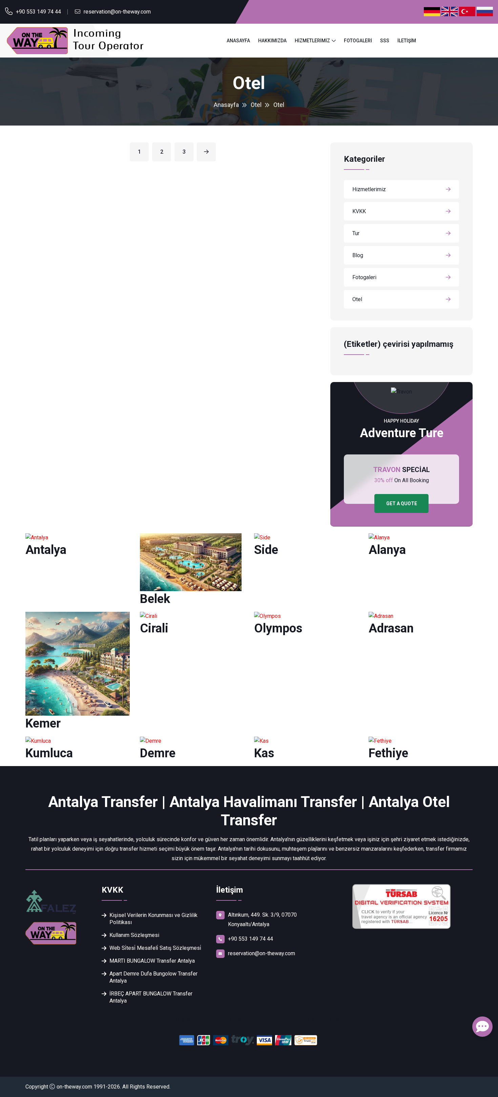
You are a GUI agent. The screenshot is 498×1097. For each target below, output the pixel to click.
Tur (355, 233)
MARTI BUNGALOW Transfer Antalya (152, 961)
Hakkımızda (272, 40)
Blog (357, 255)
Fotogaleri (358, 40)
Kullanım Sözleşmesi (134, 935)
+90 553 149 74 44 (38, 11)
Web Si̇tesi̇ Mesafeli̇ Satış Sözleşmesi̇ (155, 948)
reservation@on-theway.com (117, 11)
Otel (256, 104)
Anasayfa (238, 40)
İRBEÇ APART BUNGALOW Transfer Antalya (150, 997)
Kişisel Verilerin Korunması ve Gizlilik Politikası (153, 918)
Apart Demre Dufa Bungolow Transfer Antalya (153, 977)
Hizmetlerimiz (312, 40)
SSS (384, 40)
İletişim (406, 40)
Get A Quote (401, 503)
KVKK (359, 211)
